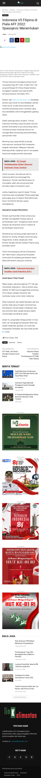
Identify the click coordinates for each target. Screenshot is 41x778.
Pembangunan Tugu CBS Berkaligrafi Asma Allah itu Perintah (24, 654)
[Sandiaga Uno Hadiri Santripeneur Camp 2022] (7, 678)
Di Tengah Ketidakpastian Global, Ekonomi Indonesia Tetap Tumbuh (26, 397)
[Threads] (31, 757)
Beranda (5, 10)
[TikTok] (20, 757)
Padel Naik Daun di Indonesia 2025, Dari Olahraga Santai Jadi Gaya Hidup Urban (26, 373)
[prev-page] (3, 405)
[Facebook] (11, 40)
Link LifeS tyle (7, 377)
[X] (17, 40)
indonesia (12, 342)
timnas (19, 342)
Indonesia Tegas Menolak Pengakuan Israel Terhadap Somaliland (25, 385)
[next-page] (7, 405)
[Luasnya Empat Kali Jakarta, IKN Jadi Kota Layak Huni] (7, 667)
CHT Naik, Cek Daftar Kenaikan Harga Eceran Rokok (10, 353)
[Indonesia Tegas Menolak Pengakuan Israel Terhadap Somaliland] (7, 385)
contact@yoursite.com (19, 741)
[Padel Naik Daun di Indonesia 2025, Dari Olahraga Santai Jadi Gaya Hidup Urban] (7, 374)
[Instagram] (15, 757)
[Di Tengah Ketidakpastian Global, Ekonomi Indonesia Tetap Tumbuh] (7, 397)
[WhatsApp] (27, 40)
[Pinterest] (22, 40)
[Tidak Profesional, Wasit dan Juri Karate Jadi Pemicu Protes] (7, 689)
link (4, 332)
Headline (12, 10)
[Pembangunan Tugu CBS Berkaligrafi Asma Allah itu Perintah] (7, 655)
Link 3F (5, 400)
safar (4, 34)
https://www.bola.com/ (21, 100)
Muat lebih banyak (20, 697)
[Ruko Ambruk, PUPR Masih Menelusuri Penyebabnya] (7, 644)
